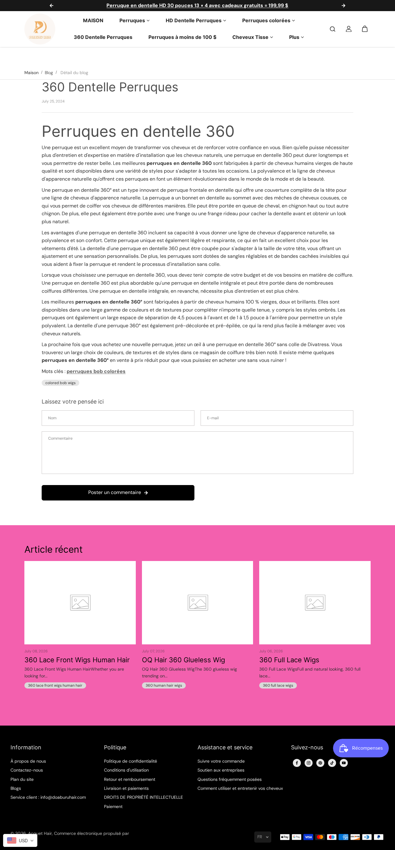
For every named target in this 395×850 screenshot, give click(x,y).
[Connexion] (349, 29)
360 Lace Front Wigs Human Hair (77, 660)
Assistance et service (225, 747)
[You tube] (344, 763)
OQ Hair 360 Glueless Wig (183, 660)
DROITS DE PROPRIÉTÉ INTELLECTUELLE (143, 797)
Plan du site (22, 779)
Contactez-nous (26, 770)
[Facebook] (297, 763)
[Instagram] (308, 763)
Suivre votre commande (221, 761)
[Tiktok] (332, 763)
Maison (31, 72)
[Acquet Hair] (39, 29)
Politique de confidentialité (130, 761)
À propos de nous (28, 761)
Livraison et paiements (126, 788)
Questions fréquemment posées (230, 779)
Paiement (113, 806)
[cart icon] (365, 29)
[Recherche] (333, 29)
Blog (49, 72)
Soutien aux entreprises (221, 770)
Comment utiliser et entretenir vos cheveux (240, 788)
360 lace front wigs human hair (55, 685)
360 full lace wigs (278, 685)
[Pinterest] (320, 763)
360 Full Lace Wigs (289, 660)
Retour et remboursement (129, 779)
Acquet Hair (40, 833)
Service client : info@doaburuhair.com (48, 797)
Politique (115, 747)
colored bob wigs (60, 382)
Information (25, 747)
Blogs (15, 788)
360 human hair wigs (164, 685)
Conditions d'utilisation (126, 770)
